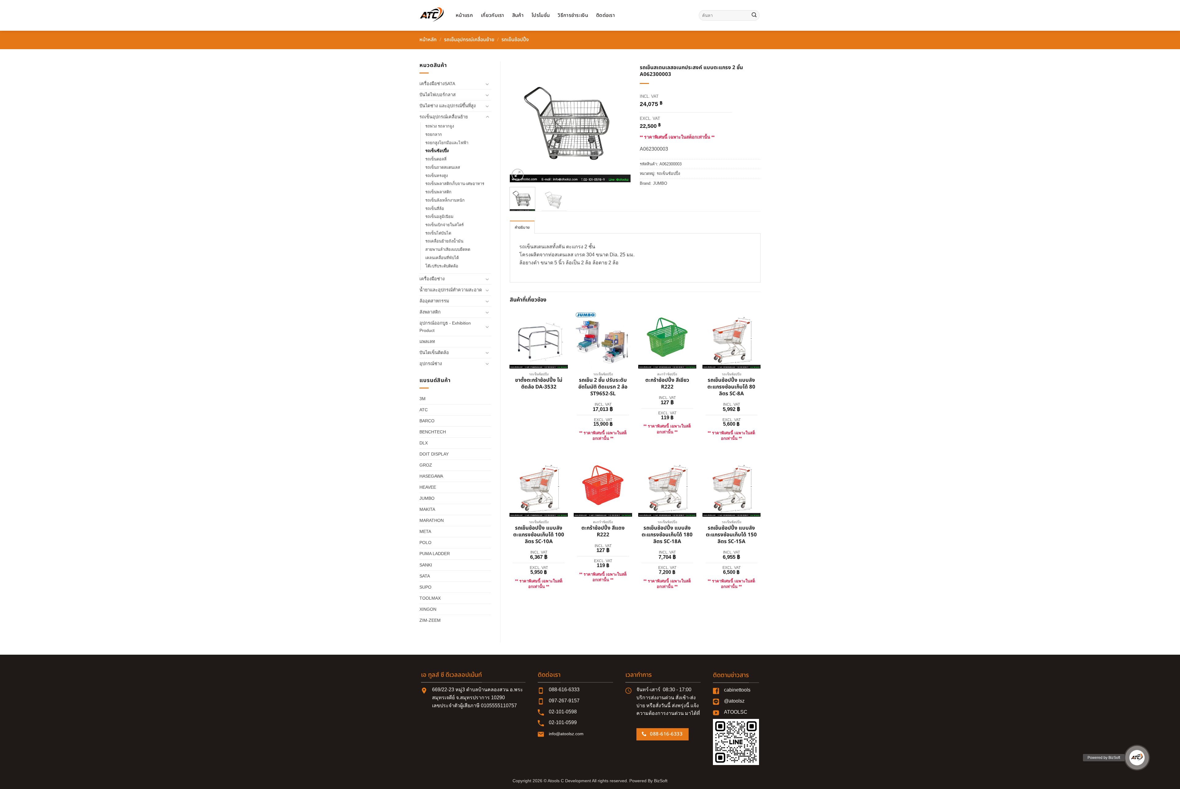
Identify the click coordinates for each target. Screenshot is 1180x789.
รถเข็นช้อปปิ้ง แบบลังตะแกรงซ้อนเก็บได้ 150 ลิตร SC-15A (731, 535)
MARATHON (431, 520)
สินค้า (518, 15)
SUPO (425, 587)
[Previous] (519, 122)
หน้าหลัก (428, 39)
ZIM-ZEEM (430, 620)
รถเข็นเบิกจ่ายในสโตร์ (444, 225)
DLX (423, 442)
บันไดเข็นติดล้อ (434, 352)
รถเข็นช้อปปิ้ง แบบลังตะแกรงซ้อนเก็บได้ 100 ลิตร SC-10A (538, 535)
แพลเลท (427, 341)
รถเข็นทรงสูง (436, 175)
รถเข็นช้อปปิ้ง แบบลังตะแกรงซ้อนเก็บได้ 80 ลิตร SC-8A (731, 387)
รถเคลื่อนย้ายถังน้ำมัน (444, 241)
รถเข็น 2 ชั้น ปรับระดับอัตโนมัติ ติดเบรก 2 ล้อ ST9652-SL (602, 387)
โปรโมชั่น (541, 15)
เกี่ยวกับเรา (492, 15)
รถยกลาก (433, 134)
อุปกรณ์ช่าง (430, 363)
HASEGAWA (431, 476)
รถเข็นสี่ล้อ (434, 208)
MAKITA (427, 509)
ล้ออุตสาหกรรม (434, 300)
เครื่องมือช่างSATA (437, 83)
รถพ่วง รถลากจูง (439, 126)
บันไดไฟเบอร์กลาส (437, 94)
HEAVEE (427, 487)
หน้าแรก (464, 15)
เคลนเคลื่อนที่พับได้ (442, 257)
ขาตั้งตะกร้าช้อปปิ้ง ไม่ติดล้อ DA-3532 (538, 384)
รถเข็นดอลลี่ (435, 159)
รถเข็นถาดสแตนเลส (442, 167)
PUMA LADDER (434, 553)
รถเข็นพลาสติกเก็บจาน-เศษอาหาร (454, 183)
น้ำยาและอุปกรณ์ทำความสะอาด (450, 289)
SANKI (425, 564)
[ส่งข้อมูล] (754, 15)
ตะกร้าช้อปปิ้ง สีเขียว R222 (667, 384)
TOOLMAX (430, 598)
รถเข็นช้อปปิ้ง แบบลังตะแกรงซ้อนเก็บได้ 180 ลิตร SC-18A (667, 535)
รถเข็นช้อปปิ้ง (515, 39)
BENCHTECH (432, 431)
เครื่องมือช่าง (432, 278)
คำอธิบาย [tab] (522, 227)
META (425, 531)
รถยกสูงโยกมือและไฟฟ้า (446, 142)
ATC (423, 409)
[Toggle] (487, 84)
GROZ (425, 465)
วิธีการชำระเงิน (573, 15)
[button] (518, 175)
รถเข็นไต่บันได (438, 233)
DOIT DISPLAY (434, 454)
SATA (424, 576)
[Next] (620, 122)
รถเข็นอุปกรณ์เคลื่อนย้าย (469, 39)
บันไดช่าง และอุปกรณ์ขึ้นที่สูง (447, 105)
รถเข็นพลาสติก (438, 192)
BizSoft (660, 780)
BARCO (427, 420)
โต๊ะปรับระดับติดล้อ (441, 266)
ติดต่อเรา (605, 15)
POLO (425, 542)
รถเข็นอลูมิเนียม (439, 216)
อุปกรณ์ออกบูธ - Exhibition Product (445, 327)
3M (422, 398)
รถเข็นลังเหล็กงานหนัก (445, 200)
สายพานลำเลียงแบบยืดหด (447, 249)
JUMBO (427, 498)
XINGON (427, 609)
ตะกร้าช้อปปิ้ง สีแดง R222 (603, 531)
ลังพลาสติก (430, 312)
